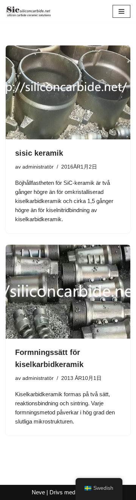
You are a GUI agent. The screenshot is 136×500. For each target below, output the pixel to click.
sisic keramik (39, 153)
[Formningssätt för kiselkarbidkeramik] (68, 292)
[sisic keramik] (68, 92)
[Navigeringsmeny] (121, 11)
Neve (38, 492)
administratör (38, 167)
